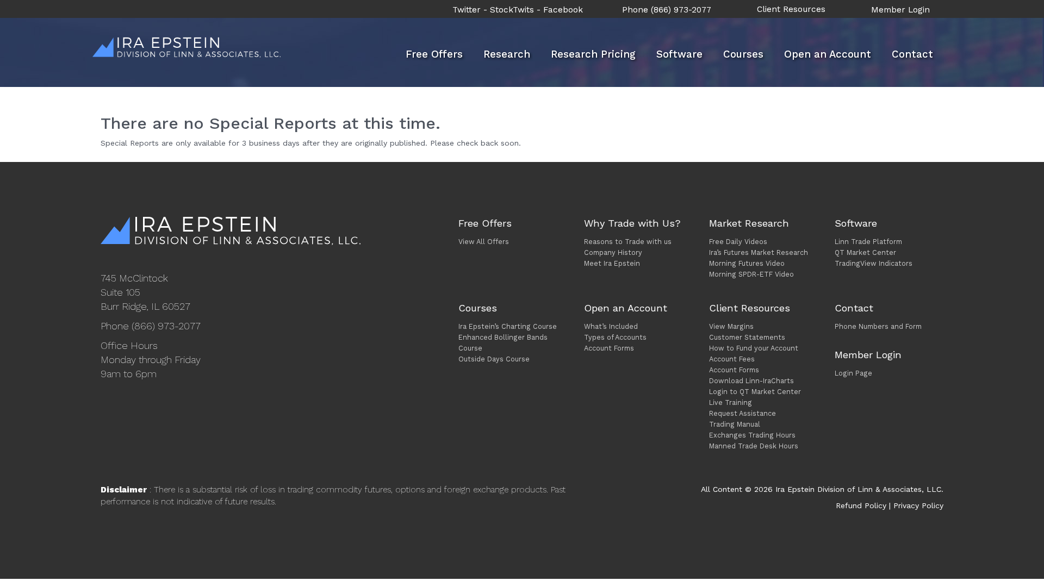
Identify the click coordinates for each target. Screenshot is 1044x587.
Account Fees (732, 359)
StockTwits (512, 10)
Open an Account (827, 54)
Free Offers (434, 54)
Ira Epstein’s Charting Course (507, 326)
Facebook (563, 10)
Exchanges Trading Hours (752, 435)
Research (506, 54)
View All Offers (483, 242)
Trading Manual (734, 424)
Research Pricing (593, 54)
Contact (912, 54)
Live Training (730, 402)
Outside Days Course (494, 359)
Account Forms (609, 348)
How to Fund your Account (753, 348)
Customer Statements (747, 337)
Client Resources (791, 9)
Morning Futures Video (747, 263)
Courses (743, 54)
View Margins (731, 326)
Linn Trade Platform (868, 242)
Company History (613, 252)
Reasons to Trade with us (628, 242)
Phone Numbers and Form (878, 326)
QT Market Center (865, 252)
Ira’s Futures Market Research (758, 252)
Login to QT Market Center (755, 392)
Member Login (900, 10)
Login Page (853, 373)
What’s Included (611, 326)
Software (679, 54)
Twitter (466, 10)
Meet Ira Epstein (612, 263)
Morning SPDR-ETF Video (751, 274)
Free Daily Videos (738, 242)
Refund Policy (861, 505)
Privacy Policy (918, 505)
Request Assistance (742, 413)
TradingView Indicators (873, 263)
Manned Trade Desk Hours (753, 446)
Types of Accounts (615, 337)
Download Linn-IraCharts (751, 381)
